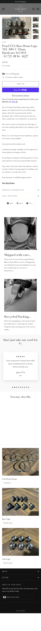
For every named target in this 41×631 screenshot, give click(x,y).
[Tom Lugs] (20, 542)
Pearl (4, 42)
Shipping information (13, 190)
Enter (5, 577)
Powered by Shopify (20, 610)
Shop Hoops (7, 483)
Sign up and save (11, 585)
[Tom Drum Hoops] (20, 462)
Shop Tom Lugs (7, 563)
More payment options (20, 95)
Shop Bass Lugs (7, 523)
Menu (5, 571)
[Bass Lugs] (20, 502)
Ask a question (9, 196)
